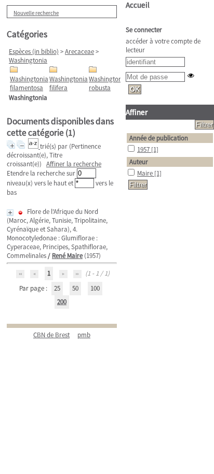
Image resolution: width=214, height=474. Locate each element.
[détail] (10, 212)
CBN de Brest (51, 335)
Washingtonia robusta (108, 83)
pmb (83, 335)
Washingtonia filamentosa (29, 83)
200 (61, 301)
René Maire (67, 255)
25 (57, 288)
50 (75, 288)
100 (95, 288)
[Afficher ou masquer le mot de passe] (191, 75)
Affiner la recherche (73, 164)
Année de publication (158, 138)
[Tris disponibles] (34, 146)
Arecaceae (79, 51)
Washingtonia (28, 60)
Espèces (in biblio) (34, 51)
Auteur (138, 161)
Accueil (138, 5)
